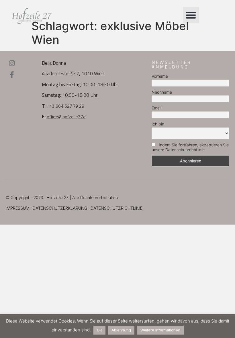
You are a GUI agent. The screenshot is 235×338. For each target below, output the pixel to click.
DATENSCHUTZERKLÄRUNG (60, 208)
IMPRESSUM (18, 208)
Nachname (162, 92)
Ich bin (158, 123)
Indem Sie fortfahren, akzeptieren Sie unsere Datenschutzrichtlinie (190, 147)
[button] (191, 15)
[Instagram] (12, 63)
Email (156, 107)
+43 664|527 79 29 (65, 106)
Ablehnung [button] (121, 330)
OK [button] (99, 330)
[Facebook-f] (12, 74)
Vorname (160, 76)
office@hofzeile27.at (67, 116)
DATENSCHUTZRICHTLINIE (116, 208)
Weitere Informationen (160, 330)
